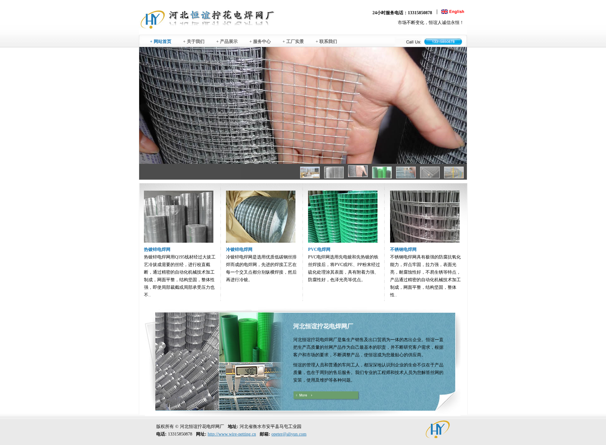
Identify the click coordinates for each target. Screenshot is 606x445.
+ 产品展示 (228, 41)
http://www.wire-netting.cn (232, 434)
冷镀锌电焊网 (239, 249)
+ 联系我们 (328, 41)
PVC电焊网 (319, 249)
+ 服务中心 (262, 41)
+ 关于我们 (195, 41)
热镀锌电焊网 (157, 249)
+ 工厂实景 (295, 41)
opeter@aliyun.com (288, 434)
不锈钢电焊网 (403, 249)
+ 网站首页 (162, 41)
